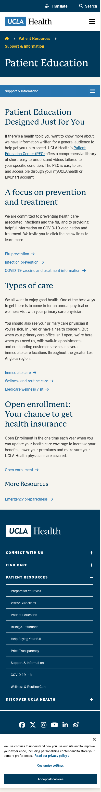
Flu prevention (17, 253)
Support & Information (24, 45)
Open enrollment (19, 469)
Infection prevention (21, 261)
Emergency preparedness (26, 498)
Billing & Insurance (24, 626)
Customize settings (50, 765)
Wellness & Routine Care (28, 686)
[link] (22, 725)
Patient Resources (34, 38)
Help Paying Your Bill (26, 638)
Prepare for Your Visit (26, 591)
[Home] (7, 38)
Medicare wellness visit (24, 388)
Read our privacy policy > (52, 755)
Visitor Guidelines (23, 602)
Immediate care (18, 372)
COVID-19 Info (21, 674)
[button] (56, 5)
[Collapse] (91, 577)
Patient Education (24, 614)
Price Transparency (25, 650)
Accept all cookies (50, 779)
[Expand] (91, 553)
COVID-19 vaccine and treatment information (42, 270)
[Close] (94, 739)
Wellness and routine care (26, 380)
